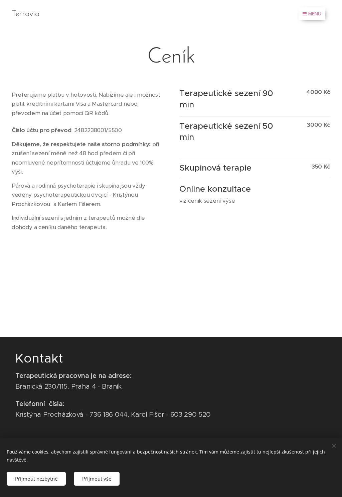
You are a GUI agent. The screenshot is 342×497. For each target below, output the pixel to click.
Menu (314, 14)
